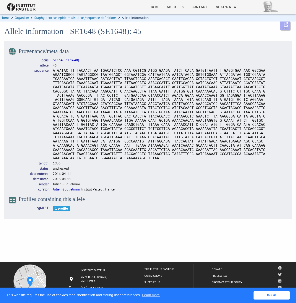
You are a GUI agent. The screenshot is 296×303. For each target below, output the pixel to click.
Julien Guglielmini (66, 189)
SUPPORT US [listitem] (152, 282)
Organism (22, 17)
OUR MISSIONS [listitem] (153, 275)
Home (5, 17)
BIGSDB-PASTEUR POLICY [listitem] (227, 282)
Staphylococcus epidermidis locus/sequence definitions (75, 17)
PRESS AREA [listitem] (219, 275)
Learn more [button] (151, 295)
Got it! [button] (271, 295)
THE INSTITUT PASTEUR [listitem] (159, 269)
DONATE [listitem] (217, 269)
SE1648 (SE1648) (66, 60)
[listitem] (88, 279)
